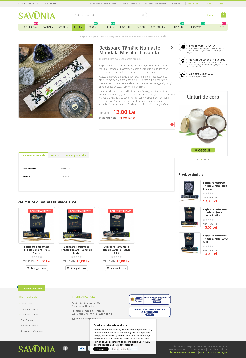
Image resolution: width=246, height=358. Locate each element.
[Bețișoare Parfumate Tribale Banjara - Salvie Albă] (116, 225)
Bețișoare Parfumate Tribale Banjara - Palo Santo (37, 250)
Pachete (125, 27)
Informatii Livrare (29, 308)
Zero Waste (197, 26)
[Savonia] (37, 15)
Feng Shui (177, 26)
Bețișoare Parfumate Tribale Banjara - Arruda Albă (216, 238)
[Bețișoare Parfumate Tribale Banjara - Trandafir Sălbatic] (190, 217)
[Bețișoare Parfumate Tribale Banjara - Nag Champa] (190, 191)
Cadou (141, 27)
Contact (210, 15)
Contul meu (194, 3)
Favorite (210, 3)
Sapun (47, 27)
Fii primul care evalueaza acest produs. (120, 58)
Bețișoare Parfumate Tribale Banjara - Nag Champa (215, 185)
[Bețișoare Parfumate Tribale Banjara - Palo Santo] (36, 225)
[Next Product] (172, 48)
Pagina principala (89, 36)
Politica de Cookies (121, 348)
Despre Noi (26, 303)
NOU (223, 26)
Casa (92, 26)
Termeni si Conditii (30, 314)
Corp (62, 27)
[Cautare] (143, 15)
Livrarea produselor (75, 155)
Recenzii (55, 155)
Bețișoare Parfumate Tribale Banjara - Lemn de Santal (76, 250)
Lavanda (104, 36)
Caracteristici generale (33, 155)
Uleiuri (109, 26)
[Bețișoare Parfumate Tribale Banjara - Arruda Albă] (190, 243)
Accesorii (157, 27)
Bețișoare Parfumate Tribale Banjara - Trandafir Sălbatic (215, 212)
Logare (224, 3)
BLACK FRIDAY (29, 26)
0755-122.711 (49, 3)
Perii (77, 27)
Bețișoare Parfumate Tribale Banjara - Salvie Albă (116, 250)
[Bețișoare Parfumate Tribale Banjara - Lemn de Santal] (76, 225)
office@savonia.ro (92, 318)
